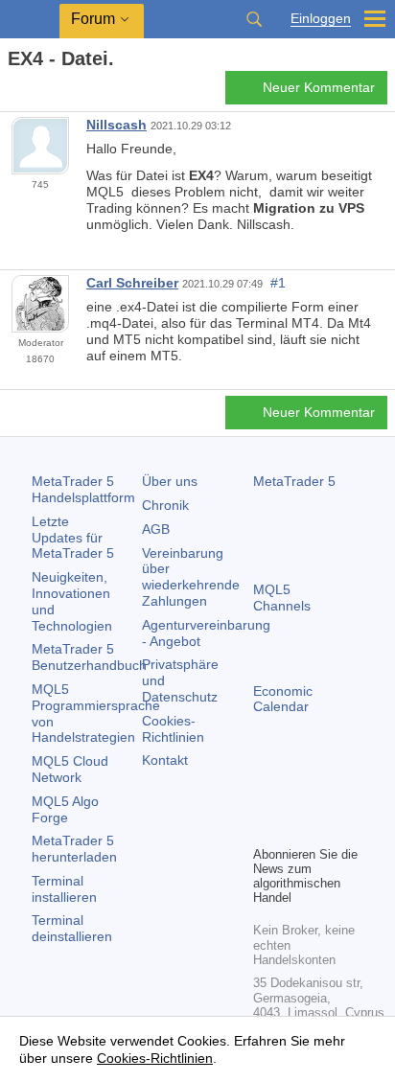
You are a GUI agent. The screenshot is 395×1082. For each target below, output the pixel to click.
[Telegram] (295, 797)
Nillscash (116, 124)
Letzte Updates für (73, 538)
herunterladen (74, 848)
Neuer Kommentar (319, 87)
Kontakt (165, 760)
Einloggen (320, 19)
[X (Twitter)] (325, 797)
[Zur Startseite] (13, 92)
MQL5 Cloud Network (70, 769)
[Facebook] (264, 797)
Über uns (170, 481)
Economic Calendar (283, 699)
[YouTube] (264, 828)
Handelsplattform (83, 489)
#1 (278, 282)
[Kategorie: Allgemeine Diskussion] (36, 93)
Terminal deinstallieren (72, 928)
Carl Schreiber (132, 282)
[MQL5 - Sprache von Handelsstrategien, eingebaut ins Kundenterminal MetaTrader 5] (30, 20)
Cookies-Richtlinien (173, 729)
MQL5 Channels (282, 597)
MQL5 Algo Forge (65, 809)
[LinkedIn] (295, 828)
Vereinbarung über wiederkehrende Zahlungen (191, 577)
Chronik (165, 505)
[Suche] (254, 19)
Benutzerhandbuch (89, 657)
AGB (156, 529)
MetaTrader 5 (294, 481)
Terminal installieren (64, 889)
